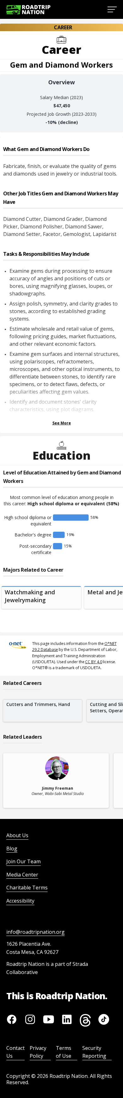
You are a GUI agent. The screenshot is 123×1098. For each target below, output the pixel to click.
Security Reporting (94, 1052)
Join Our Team (23, 861)
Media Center (22, 874)
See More (61, 423)
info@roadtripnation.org (35, 931)
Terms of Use (63, 1052)
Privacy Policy (38, 1052)
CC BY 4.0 (93, 661)
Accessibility (20, 900)
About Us (17, 835)
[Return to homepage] (28, 9)
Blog (11, 848)
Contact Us (15, 1052)
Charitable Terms (27, 887)
